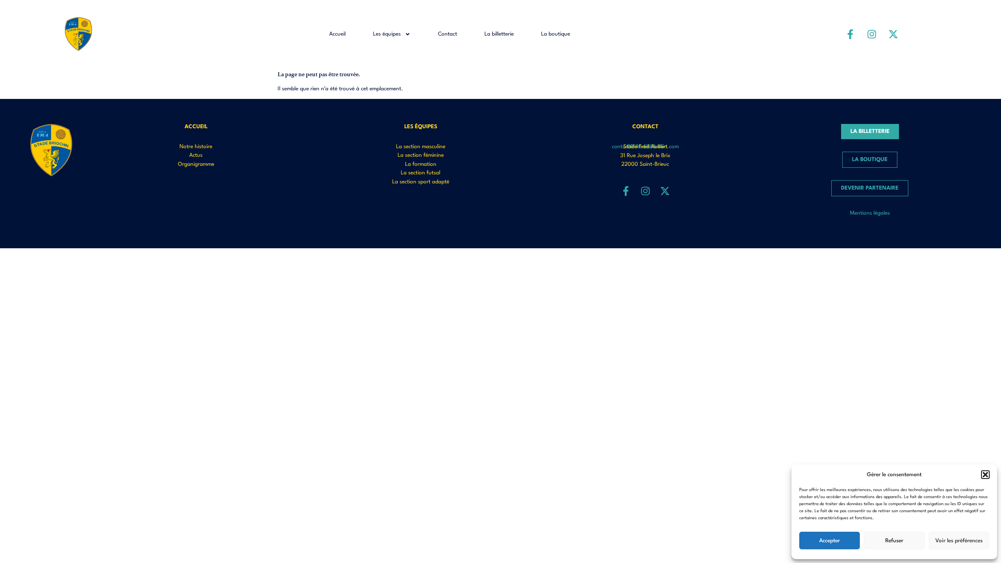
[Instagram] (872, 34)
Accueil (337, 34)
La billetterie (499, 34)
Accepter (829, 540)
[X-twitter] (893, 34)
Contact (447, 34)
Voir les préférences (959, 540)
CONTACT (645, 126)
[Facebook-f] (850, 34)
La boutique (555, 34)
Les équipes (387, 34)
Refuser (894, 540)
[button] (985, 475)
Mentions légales (870, 213)
